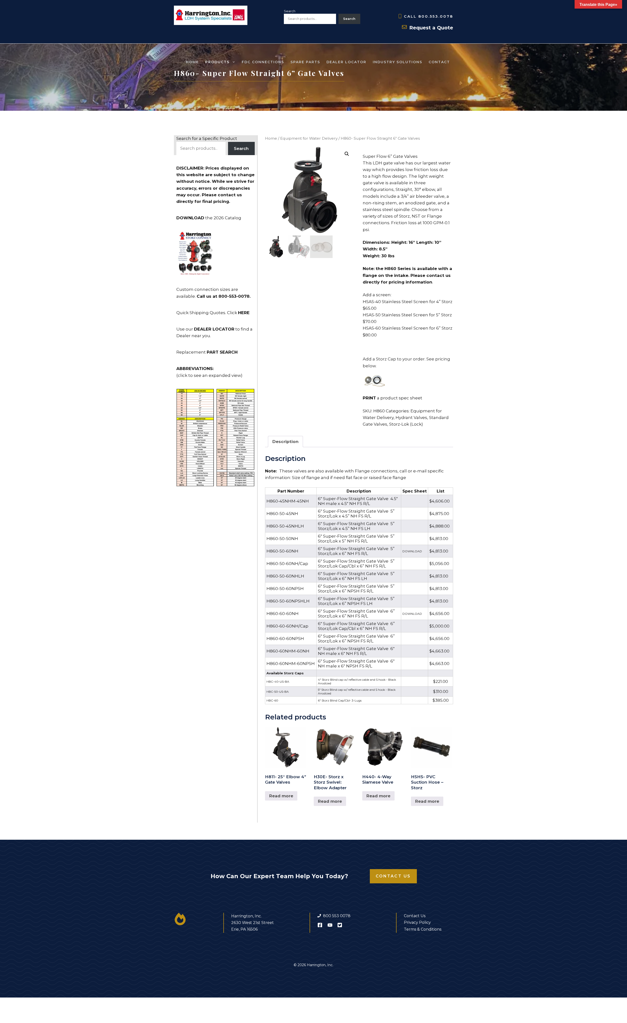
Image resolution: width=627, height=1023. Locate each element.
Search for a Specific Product (206, 138)
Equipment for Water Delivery (309, 138)
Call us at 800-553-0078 (223, 296)
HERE (244, 312)
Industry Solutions (397, 62)
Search (289, 11)
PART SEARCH (222, 352)
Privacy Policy (417, 922)
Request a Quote (431, 28)
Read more (281, 795)
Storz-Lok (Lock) (406, 424)
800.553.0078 (435, 16)
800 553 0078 (336, 915)
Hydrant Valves (411, 417)
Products (217, 62)
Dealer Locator (346, 62)
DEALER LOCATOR (214, 329)
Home (192, 62)
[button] (346, 153)
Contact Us (393, 876)
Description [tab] (285, 441)
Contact (439, 62)
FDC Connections (263, 62)
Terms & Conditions (422, 929)
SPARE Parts (305, 62)
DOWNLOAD (412, 551)
